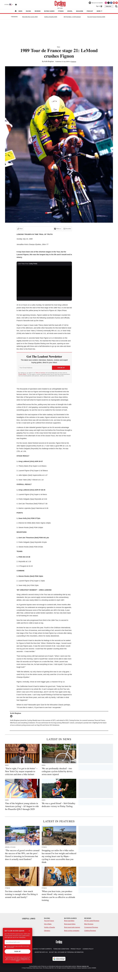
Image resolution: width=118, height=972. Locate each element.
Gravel (69, 11)
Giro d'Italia (47, 924)
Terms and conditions (61, 949)
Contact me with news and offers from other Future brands (18, 947)
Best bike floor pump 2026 (30, 16)
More (99, 11)
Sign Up (17, 951)
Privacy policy (76, 949)
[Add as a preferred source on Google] (59, 959)
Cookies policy (88, 949)
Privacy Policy (24, 958)
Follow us (58, 228)
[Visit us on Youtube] (114, 3)
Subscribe (108, 6)
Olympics (47, 930)
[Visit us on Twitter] (108, 3)
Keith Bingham (49, 61)
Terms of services (40, 372)
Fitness (61, 11)
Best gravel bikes (69, 924)
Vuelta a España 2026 (50, 16)
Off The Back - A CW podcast (72, 16)
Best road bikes (69, 920)
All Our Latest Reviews (91, 920)
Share (21, 228)
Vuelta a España (49, 927)
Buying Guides (49, 11)
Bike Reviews (88, 924)
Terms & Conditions (16, 959)
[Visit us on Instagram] (106, 3)
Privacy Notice (22, 374)
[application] (44, 281)
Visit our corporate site (83, 966)
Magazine (79, 11)
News (20, 11)
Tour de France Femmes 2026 (96, 16)
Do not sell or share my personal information (66, 952)
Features (73, 61)
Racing (28, 11)
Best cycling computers (71, 930)
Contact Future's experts (42, 949)
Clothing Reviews (90, 930)
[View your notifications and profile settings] (16, 4)
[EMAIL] (11, 716)
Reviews (37, 11)
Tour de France (49, 920)
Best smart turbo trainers (72, 927)
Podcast (90, 11)
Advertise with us (41, 952)
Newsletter (68, 228)
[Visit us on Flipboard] (116, 3)
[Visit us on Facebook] (111, 3)
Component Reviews (91, 927)
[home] (16, 11)
